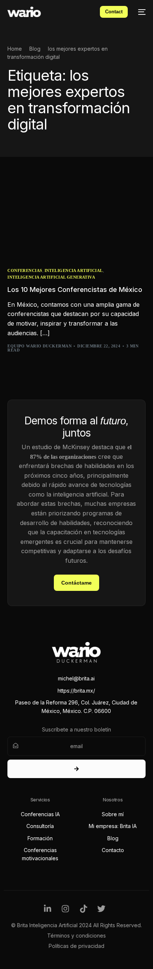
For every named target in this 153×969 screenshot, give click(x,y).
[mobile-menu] (140, 12)
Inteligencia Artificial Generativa (51, 277)
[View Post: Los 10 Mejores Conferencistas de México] (76, 218)
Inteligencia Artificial (74, 271)
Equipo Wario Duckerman (39, 346)
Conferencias (24, 271)
